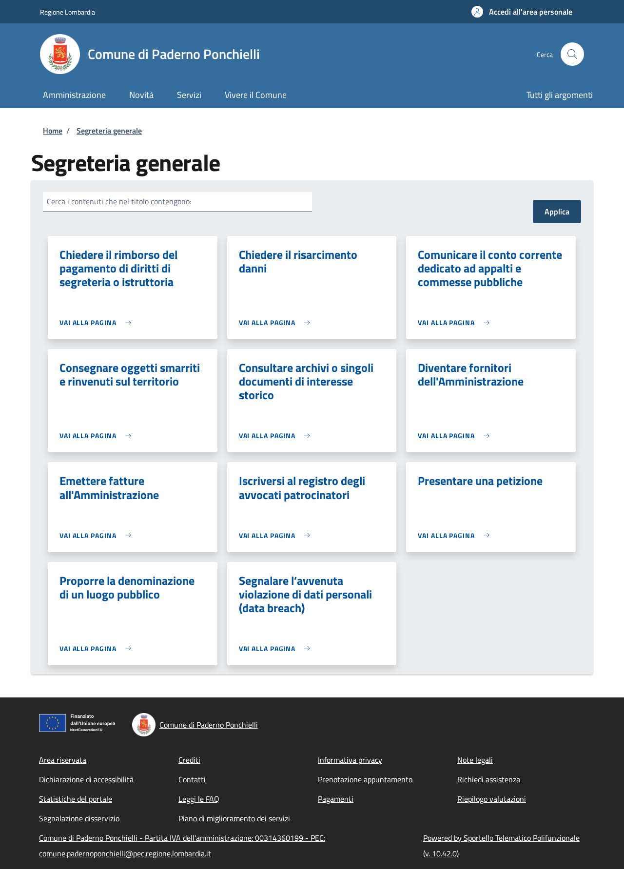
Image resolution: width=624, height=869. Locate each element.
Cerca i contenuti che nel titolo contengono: (119, 201)
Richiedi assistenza (488, 779)
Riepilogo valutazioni (491, 799)
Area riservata (62, 760)
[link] (97, 322)
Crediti (189, 760)
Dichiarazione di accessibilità (86, 779)
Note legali (475, 760)
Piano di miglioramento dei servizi (234, 818)
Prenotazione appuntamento (365, 779)
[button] (522, 11)
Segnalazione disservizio (79, 818)
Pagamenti (335, 799)
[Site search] (572, 54)
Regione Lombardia (67, 12)
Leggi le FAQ (198, 799)
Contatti (192, 779)
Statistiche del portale (75, 799)
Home (52, 130)
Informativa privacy (350, 760)
